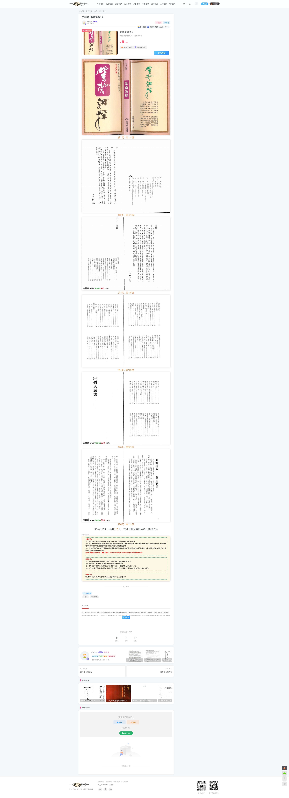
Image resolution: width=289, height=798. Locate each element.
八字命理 (127, 4)
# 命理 (85, 597)
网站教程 (117, 781)
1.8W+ (96, 656)
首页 (82, 11)
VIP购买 (172, 4)
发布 (205, 4)
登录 (120, 722)
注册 (134, 722)
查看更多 (126, 617)
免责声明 (109, 781)
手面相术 (145, 4)
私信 (167, 22)
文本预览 (85, 605)
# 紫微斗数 (94, 597)
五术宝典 (89, 11)
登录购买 (162, 53)
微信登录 (127, 733)
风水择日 (109, 4)
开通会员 (215, 4)
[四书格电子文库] (80, 785)
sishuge (89, 21)
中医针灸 (100, 4)
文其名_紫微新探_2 (92, 17)
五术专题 (163, 4)
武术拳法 (154, 4)
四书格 (112, 785)
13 (106, 656)
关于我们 (125, 781)
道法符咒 (118, 4)
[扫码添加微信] (284, 773)
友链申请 (101, 781)
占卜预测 (136, 4)
